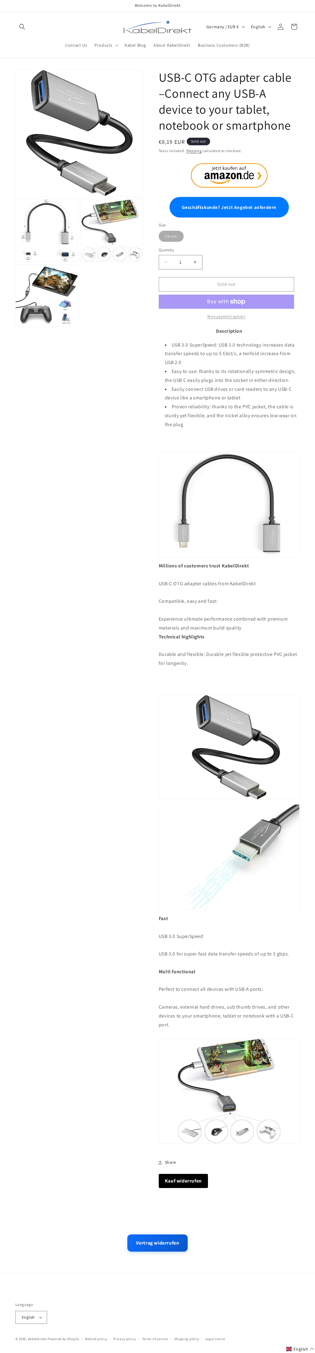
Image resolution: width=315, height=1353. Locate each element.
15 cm (171, 236)
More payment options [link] (226, 316)
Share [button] (170, 1162)
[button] (22, 26)
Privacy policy (124, 1339)
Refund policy (96, 1339)
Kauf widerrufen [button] (183, 1181)
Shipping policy (187, 1339)
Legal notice (215, 1339)
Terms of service (155, 1339)
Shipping (194, 150)
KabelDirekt (37, 1339)
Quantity (166, 250)
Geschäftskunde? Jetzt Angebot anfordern (229, 207)
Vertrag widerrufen (157, 1243)
